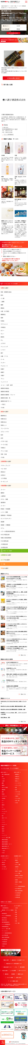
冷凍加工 (3, 448)
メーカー (3, 505)
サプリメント (4, 324)
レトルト (3, 350)
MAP (16, 129)
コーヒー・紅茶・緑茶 (7, 385)
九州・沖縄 (17, 923)
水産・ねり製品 (5, 311)
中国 (16, 918)
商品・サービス (18, 6)
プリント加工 (4, 451)
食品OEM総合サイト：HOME (7, 6)
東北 (16, 910)
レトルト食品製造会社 (6, 924)
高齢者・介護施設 (5, 525)
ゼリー (2, 330)
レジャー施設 (4, 512)
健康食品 (3, 314)
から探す (4, 288)
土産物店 (3, 496)
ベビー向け (4, 469)
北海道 (16, 908)
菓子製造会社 (4, 917)
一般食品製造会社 (5, 908)
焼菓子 (2, 372)
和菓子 (2, 369)
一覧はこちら (23, 655)
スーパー (3, 489)
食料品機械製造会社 (5, 922)
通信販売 (3, 502)
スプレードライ (5, 431)
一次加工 (3, 404)
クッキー (3, 362)
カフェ (2, 528)
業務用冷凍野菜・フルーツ (8, 395)
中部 (16, 914)
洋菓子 (2, 375)
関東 (16, 912)
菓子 (2, 353)
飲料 (2, 295)
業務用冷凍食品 (5, 388)
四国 (16, 921)
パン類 (2, 298)
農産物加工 (4, 415)
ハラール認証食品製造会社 (8, 531)
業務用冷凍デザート (6, 401)
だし (2, 340)
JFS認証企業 (4, 544)
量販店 (2, 493)
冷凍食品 (3, 327)
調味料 (2, 337)
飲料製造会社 (4, 913)
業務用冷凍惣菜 (5, 391)
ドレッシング (4, 346)
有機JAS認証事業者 (6, 538)
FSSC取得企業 (4, 541)
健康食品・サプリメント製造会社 (7, 911)
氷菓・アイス (4, 356)
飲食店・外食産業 (5, 509)
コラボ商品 (4, 478)
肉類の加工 (4, 419)
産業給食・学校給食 (6, 515)
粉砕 (2, 435)
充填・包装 (4, 454)
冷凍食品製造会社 (5, 926)
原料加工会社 (4, 920)
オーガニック (4, 481)
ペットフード (4, 382)
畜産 (2, 317)
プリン (2, 378)
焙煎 (2, 438)
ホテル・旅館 (4, 499)
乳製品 (2, 321)
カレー (2, 334)
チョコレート (4, 366)
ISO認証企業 (4, 547)
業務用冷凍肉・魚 (5, 398)
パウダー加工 (4, 441)
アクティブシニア (5, 465)
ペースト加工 (4, 444)
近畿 (16, 916)
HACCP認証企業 (5, 534)
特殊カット (4, 425)
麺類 (2, 305)
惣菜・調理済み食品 (6, 292)
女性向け (3, 475)
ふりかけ (3, 343)
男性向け (3, 472)
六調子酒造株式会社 (7, 115)
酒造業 (2, 522)
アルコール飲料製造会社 (8, 134)
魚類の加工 (4, 422)
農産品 (2, 308)
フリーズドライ (5, 428)
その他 (2, 407)
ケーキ (2, 359)
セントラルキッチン (6, 518)
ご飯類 (2, 301)
